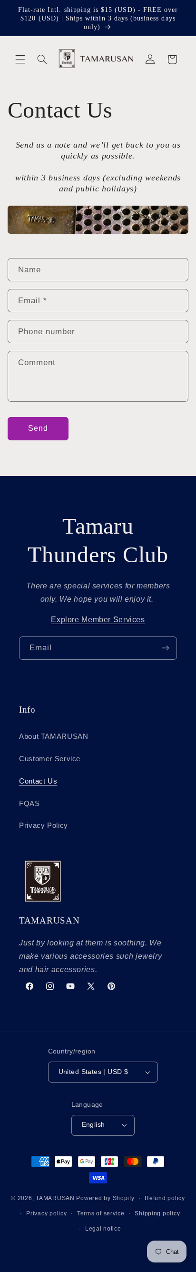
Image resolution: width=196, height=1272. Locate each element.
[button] (20, 59)
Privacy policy (46, 1213)
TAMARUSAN (55, 1198)
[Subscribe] (165, 648)
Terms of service (101, 1213)
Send (38, 428)
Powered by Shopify (105, 1198)
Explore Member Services (98, 620)
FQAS (29, 803)
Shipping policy (157, 1213)
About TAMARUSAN (53, 736)
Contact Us (38, 781)
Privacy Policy (43, 825)
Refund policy (165, 1198)
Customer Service (49, 759)
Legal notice (103, 1229)
